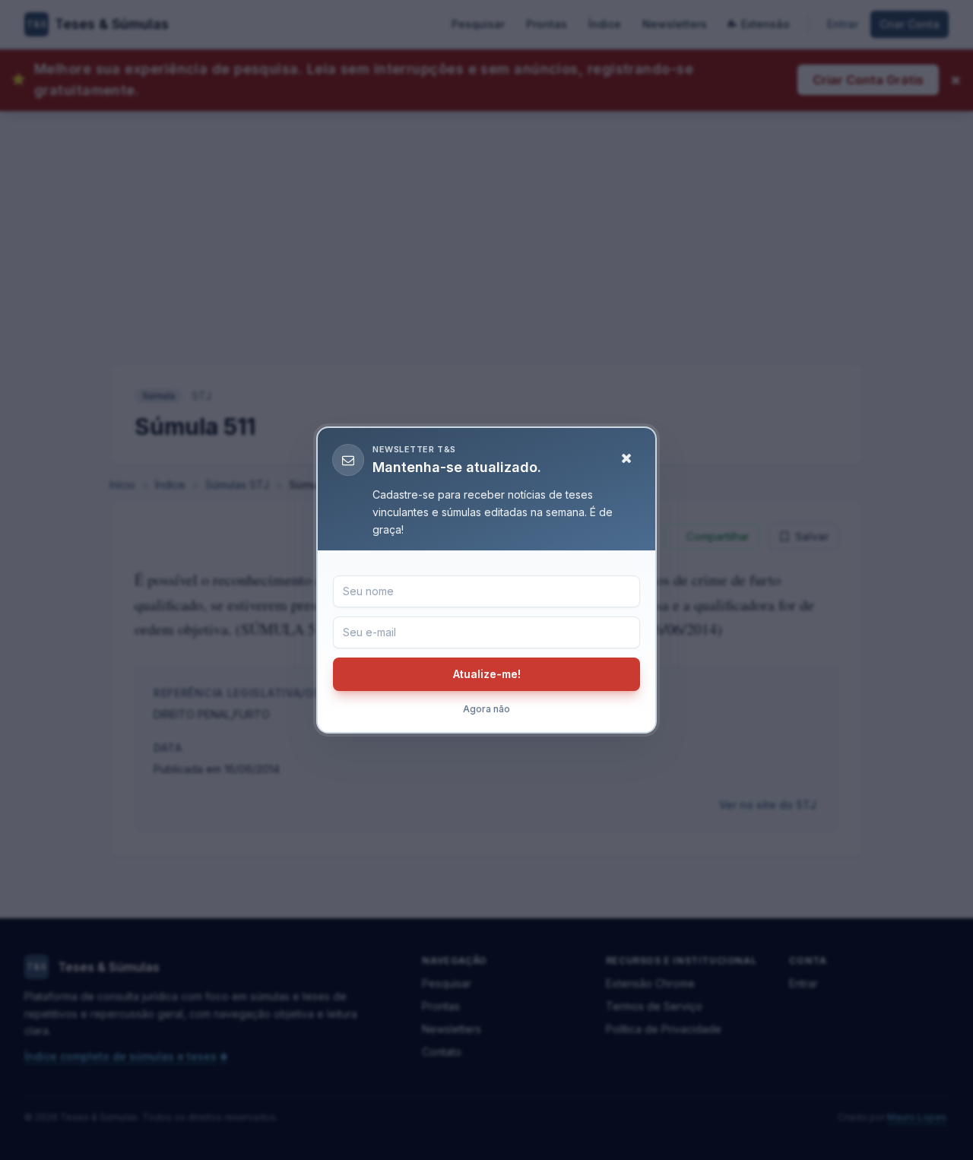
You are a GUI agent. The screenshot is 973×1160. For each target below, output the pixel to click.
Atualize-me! (487, 673)
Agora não (486, 709)
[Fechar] (626, 458)
